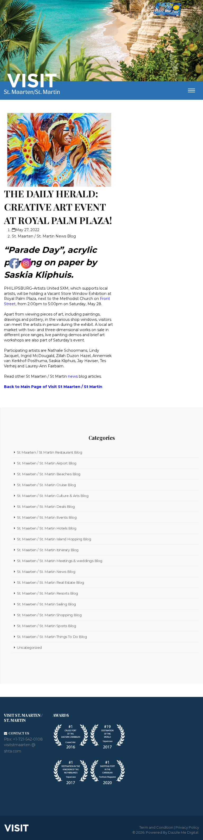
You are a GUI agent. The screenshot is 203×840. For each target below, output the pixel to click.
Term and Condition (156, 827)
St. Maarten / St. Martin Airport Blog (46, 463)
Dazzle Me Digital (183, 832)
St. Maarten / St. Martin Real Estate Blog (50, 582)
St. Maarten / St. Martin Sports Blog (46, 626)
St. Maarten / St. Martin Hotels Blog (46, 528)
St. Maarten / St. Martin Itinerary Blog (48, 550)
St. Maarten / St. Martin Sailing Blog (46, 604)
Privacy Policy (187, 827)
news (73, 376)
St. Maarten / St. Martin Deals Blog (46, 506)
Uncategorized (29, 647)
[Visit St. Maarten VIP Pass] (167, 10)
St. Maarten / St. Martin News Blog (44, 236)
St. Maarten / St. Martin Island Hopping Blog (54, 539)
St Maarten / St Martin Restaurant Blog (49, 452)
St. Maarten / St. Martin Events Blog (46, 517)
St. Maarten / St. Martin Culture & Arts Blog (52, 496)
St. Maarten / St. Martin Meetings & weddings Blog (59, 561)
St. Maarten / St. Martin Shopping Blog (49, 615)
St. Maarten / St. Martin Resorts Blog (47, 593)
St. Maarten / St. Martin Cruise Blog (46, 485)
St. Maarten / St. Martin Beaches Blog (48, 474)
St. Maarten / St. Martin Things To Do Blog (52, 636)
